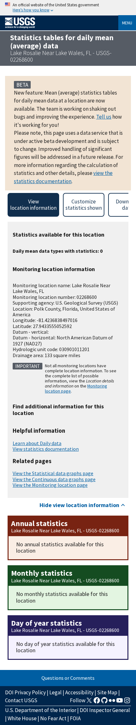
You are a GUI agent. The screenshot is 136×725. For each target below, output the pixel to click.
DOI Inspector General (105, 710)
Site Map (107, 692)
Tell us (103, 116)
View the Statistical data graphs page (53, 473)
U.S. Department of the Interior (40, 710)
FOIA (75, 718)
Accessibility (79, 692)
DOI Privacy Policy (25, 692)
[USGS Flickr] (112, 702)
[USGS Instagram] (127, 702)
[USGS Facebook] (97, 702)
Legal (55, 692)
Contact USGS (21, 700)
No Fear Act (53, 718)
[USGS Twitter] (89, 702)
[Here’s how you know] (68, 7)
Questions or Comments (68, 678)
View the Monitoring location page (50, 485)
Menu (127, 23)
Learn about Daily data (37, 443)
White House (22, 718)
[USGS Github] (104, 702)
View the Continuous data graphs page (54, 479)
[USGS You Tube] (119, 702)
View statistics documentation (46, 449)
